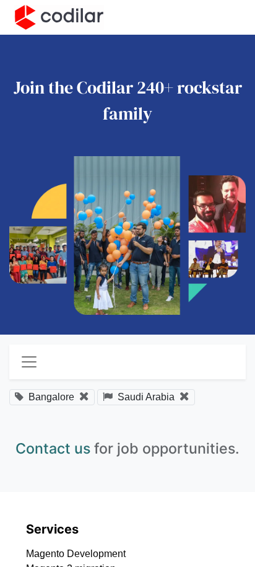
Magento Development (76, 553)
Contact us (52, 448)
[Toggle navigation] (29, 361)
